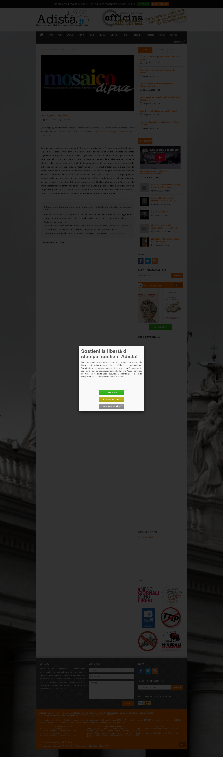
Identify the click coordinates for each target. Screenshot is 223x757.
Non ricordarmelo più (112, 406)
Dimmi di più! (111, 392)
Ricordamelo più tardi (112, 399)
